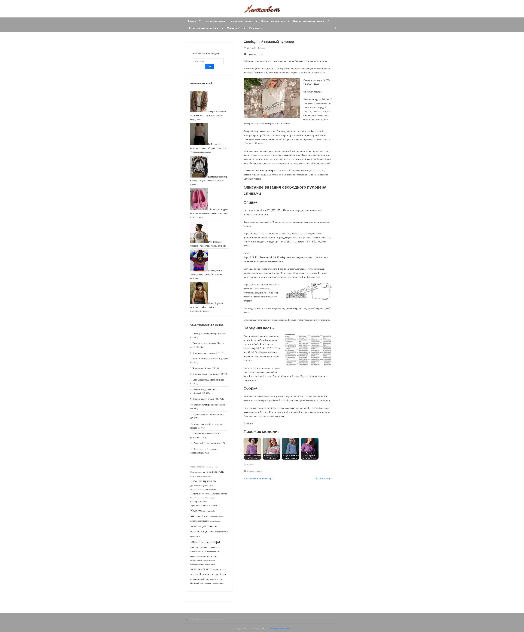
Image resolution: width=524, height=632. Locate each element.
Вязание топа (215, 471)
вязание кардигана (202, 531)
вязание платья (221, 531)
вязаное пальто (195, 556)
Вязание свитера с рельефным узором (210, 358)
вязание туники (198, 547)
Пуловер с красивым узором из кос (209, 333)
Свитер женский (198, 501)
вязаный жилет (219, 569)
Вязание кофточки (197, 472)
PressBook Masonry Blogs (280, 628)
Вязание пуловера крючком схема (209, 404)
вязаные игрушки (209, 560)
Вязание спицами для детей (243, 21)
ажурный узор (200, 516)
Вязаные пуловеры (254, 471)
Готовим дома (256, 28)
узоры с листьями (217, 583)
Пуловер (250, 464)
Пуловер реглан (211, 498)
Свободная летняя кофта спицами (208, 379)
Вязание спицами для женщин (203, 28)
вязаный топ (219, 574)
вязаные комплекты (197, 564)
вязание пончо (195, 536)
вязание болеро (215, 521)
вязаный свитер (200, 574)
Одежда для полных (197, 498)
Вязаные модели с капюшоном (201, 476)
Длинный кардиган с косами (206, 373)
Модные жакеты (219, 493)
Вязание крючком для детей (275, 21)
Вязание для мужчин (215, 21)
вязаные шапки (210, 564)
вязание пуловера (205, 541)
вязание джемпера (203, 526)
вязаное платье (209, 556)
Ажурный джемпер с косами (207, 443)
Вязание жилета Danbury (204, 398)
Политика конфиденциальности (210, 619)
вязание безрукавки (199, 520)
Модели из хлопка (199, 493)
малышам (208, 583)
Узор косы (197, 510)
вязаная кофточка (217, 516)
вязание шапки (198, 551)
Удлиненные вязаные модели (204, 505)
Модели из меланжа (196, 490)
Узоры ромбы (210, 511)
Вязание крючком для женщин (308, 21)
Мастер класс (233, 28)
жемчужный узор (216, 579)
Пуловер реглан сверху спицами (209, 414)
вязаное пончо (196, 560)
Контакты (193, 619)
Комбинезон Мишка (202, 368)
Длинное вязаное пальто (204, 352)
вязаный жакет (201, 569)
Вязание (192, 21)
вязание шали (215, 547)
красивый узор (196, 583)
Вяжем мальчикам (212, 467)
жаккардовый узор (199, 578)
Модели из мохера (211, 489)
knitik (262, 47)
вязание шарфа (213, 551)
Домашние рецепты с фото (202, 485)
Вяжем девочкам (197, 466)
